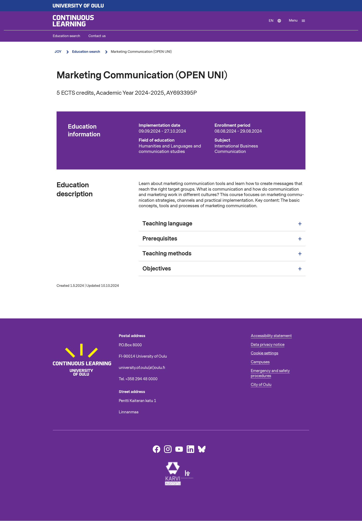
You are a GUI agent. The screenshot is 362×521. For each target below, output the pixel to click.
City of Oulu (261, 384)
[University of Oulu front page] (181, 5)
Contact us (97, 36)
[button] (297, 20)
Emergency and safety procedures (270, 373)
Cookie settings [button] (264, 353)
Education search (66, 36)
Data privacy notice (267, 344)
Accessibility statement (271, 336)
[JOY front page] (159, 20)
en (277, 24)
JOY (58, 51)
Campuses (260, 362)
